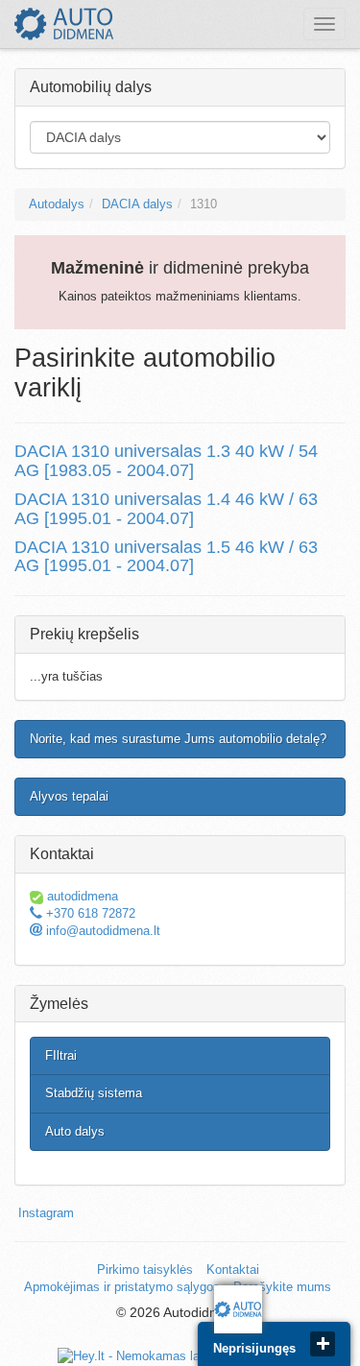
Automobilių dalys (91, 87)
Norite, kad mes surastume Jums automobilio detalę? (178, 738)
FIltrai (61, 1055)
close (322, 1343)
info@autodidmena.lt (101, 930)
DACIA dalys (137, 204)
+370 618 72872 (88, 913)
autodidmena (80, 896)
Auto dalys (75, 1131)
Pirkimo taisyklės (145, 1269)
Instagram (46, 1213)
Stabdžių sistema (93, 1093)
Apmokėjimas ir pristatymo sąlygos (122, 1287)
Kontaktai (232, 1269)
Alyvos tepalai (69, 796)
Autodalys (56, 204)
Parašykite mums (282, 1287)
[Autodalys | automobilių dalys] (64, 24)
